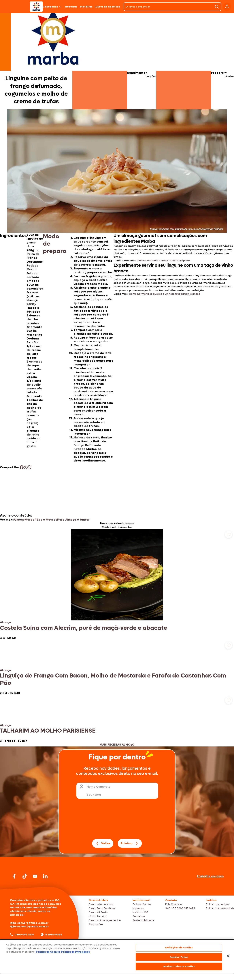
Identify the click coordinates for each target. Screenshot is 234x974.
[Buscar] (217, 7)
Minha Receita (98, 916)
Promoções (96, 924)
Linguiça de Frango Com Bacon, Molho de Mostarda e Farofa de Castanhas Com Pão (113, 679)
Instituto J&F (140, 912)
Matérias (86, 6)
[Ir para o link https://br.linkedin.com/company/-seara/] (45, 876)
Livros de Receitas (107, 6)
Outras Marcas (142, 904)
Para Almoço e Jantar (73, 519)
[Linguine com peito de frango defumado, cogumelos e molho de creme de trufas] (36, 6)
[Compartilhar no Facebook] (22, 467)
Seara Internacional (101, 904)
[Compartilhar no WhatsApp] (29, 467)
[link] (117, 584)
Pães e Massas (46, 519)
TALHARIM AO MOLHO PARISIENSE (47, 731)
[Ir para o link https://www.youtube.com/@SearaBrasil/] (35, 876)
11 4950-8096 (53, 934)
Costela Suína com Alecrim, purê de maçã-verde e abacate (83, 628)
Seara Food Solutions (102, 908)
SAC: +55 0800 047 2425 (180, 908)
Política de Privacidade (75, 951)
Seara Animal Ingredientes (105, 920)
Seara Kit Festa (98, 912)
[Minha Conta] (227, 7)
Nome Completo (98, 787)
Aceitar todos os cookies (179, 966)
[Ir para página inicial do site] (117, 888)
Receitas (71, 6)
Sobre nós (139, 916)
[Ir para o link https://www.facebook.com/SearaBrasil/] (14, 876)
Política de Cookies (48, 951)
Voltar (105, 843)
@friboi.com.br (38, 923)
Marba (30, 519)
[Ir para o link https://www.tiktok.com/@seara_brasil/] (24, 876)
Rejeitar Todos (179, 957)
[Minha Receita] (14, 6)
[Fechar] (228, 956)
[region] (117, 956)
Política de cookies (217, 904)
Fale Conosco (173, 904)
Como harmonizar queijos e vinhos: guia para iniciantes (165, 294)
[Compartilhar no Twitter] (25, 467)
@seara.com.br (38, 926)
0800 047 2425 (24, 934)
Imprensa (138, 908)
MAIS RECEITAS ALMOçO (117, 744)
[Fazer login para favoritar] (228, 534)
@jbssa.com (18, 926)
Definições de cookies (179, 947)
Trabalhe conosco (210, 876)
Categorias (50, 6)
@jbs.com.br (18, 923)
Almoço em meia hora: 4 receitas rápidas (163, 260)
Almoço (19, 519)
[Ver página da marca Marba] (53, 37)
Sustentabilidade (143, 920)
